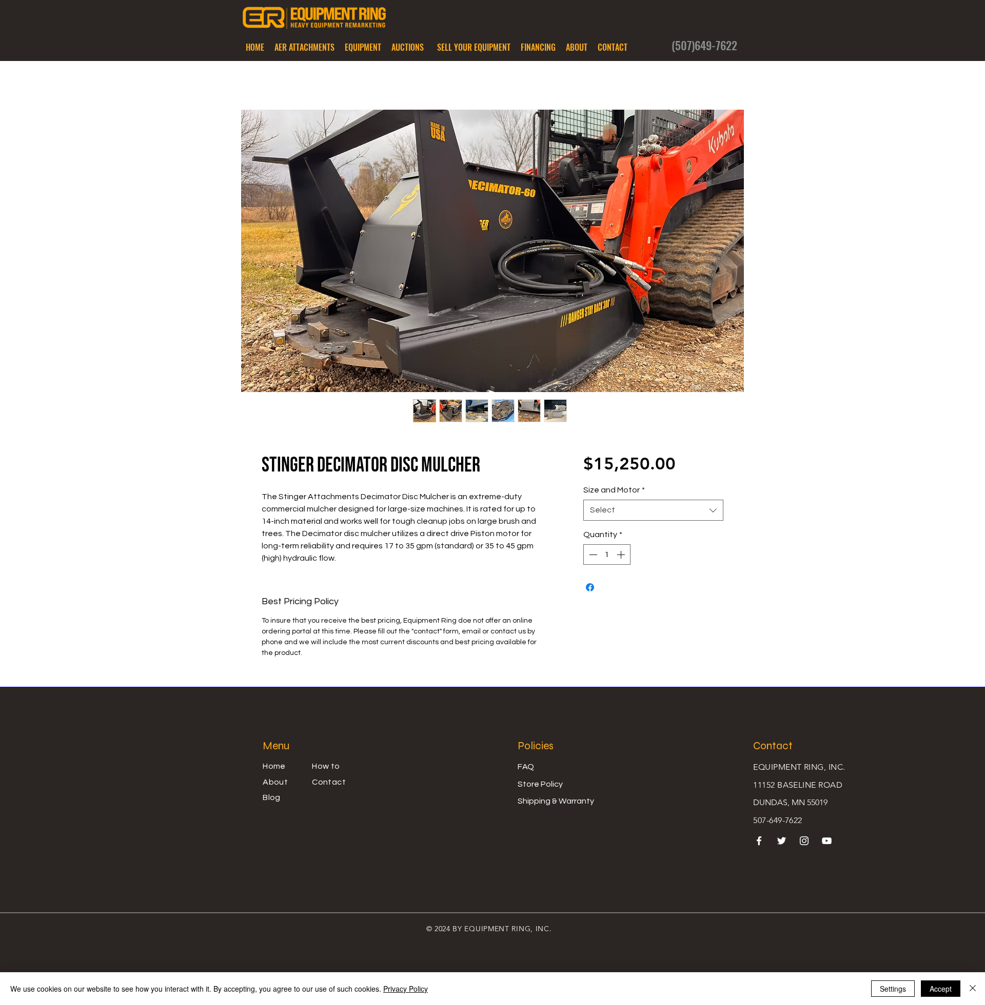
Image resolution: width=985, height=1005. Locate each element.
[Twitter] (781, 841)
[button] (304, 47)
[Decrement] (592, 554)
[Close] (973, 988)
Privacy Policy (405, 988)
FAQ (526, 767)
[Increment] (622, 554)
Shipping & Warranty (556, 801)
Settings (893, 988)
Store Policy (540, 784)
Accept (941, 988)
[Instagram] (804, 841)
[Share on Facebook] (590, 587)
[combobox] (653, 510)
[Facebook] (759, 841)
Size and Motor (614, 490)
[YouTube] (827, 841)
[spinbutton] (607, 554)
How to (326, 766)
